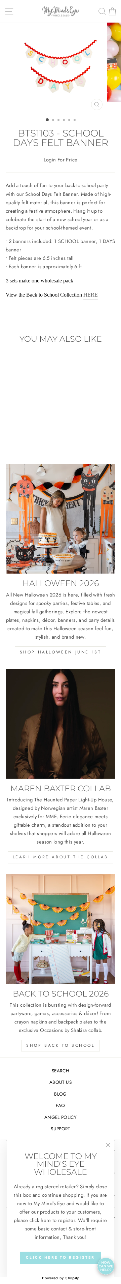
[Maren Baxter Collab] (60, 724)
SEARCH (60, 1070)
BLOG (60, 1094)
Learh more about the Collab (60, 857)
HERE (90, 295)
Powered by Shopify (60, 1278)
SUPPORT (60, 1128)
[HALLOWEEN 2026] (60, 519)
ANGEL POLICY (60, 1117)
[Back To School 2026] (60, 929)
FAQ (60, 1105)
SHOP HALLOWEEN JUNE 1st (61, 652)
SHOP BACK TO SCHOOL (60, 1045)
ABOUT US (60, 1082)
